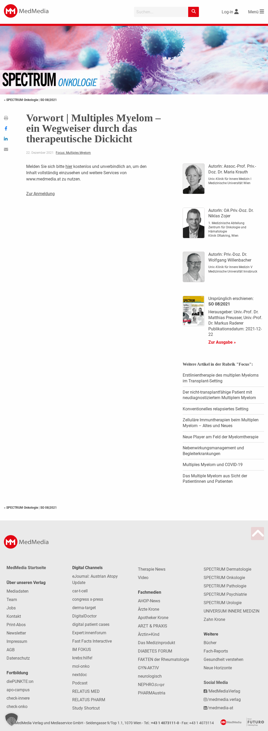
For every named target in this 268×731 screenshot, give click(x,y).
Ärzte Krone (148, 609)
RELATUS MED (86, 691)
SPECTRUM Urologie (223, 602)
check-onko (17, 706)
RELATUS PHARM (88, 699)
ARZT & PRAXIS (152, 626)
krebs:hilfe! (82, 657)
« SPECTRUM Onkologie (21, 100)
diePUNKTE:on (20, 681)
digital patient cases (90, 624)
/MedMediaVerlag (223, 691)
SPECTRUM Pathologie (225, 585)
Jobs (11, 607)
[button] (11, 719)
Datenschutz (18, 658)
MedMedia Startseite (26, 567)
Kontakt (14, 616)
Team (12, 599)
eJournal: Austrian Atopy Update (95, 579)
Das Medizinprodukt (156, 642)
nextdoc (79, 674)
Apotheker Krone (153, 617)
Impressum (17, 641)
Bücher (210, 642)
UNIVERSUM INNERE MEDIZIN (231, 611)
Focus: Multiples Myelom (73, 153)
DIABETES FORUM (155, 651)
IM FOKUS (81, 649)
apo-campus (18, 689)
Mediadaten (18, 591)
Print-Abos (16, 624)
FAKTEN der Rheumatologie (163, 659)
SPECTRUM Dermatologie (227, 569)
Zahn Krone (214, 619)
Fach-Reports (216, 651)
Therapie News (151, 569)
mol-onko (81, 666)
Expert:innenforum (89, 632)
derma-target (84, 607)
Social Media (216, 682)
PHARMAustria (151, 692)
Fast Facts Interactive (92, 641)
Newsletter (16, 633)
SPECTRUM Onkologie (224, 577)
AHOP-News (149, 600)
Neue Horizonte (218, 667)
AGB (11, 649)
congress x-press (87, 599)
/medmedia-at (220, 707)
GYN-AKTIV (148, 667)
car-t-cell (80, 590)
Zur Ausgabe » (222, 342)
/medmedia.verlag (224, 699)
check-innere (18, 698)
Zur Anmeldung (40, 193)
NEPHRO (151, 684)
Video (143, 577)
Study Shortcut (86, 708)
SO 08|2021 (48, 100)
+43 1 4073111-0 (165, 723)
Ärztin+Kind (148, 634)
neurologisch (150, 676)
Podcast (79, 683)
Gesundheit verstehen (223, 659)
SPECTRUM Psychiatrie (225, 594)
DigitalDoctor (84, 616)
